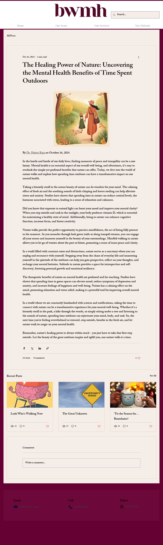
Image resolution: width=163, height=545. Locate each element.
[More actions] (138, 57)
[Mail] (16, 507)
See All (153, 376)
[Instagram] (122, 507)
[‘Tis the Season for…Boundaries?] (133, 395)
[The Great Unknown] (82, 395)
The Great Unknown (74, 414)
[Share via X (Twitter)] (31, 348)
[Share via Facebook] (24, 348)
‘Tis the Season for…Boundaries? (126, 416)
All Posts (11, 36)
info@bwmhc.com (28, 507)
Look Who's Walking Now (27, 414)
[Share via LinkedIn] (39, 348)
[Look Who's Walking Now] (30, 395)
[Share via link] (47, 348)
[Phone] (70, 507)
